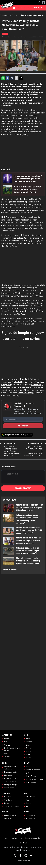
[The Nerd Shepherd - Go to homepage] (7, 2)
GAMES (36, 8)
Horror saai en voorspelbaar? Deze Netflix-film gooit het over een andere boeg (28, 178)
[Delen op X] (12, 78)
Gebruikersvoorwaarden (30, 838)
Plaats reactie (23, 488)
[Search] (39, 2)
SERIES (27, 8)
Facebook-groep (26, 393)
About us (23, 843)
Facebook (36, 385)
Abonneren (23, 426)
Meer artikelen (10, 569)
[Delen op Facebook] (7, 78)
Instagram (6, 387)
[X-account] (15, 855)
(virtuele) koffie (19, 382)
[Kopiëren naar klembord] (21, 78)
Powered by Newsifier (23, 860)
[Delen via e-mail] (16, 78)
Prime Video (7, 84)
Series (4, 34)
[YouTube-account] (31, 855)
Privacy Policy (11, 838)
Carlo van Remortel (14, 37)
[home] (14, 7)
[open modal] (43, 2)
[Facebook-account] (20, 855)
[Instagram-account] (25, 855)
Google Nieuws (21, 387)
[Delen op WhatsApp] (3, 78)
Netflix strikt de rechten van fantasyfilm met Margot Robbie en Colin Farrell (27, 189)
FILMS (20, 8)
